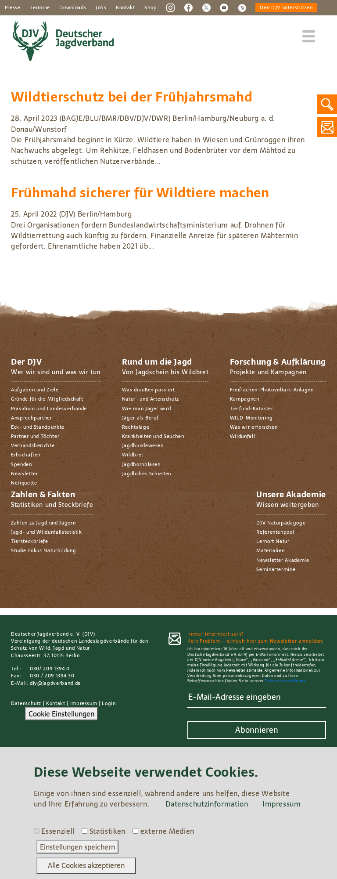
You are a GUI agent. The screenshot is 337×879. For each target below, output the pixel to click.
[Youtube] (224, 7)
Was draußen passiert (148, 390)
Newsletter (24, 473)
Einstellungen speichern (77, 847)
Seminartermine (275, 569)
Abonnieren (256, 729)
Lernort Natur (272, 541)
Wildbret (132, 455)
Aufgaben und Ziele (35, 390)
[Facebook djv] (188, 7)
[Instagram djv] (170, 7)
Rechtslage (135, 427)
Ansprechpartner (31, 418)
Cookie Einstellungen (61, 714)
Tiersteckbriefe (29, 541)
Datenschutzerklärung (285, 681)
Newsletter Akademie (282, 560)
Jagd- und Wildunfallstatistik (46, 532)
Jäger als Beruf (140, 418)
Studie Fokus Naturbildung (43, 550)
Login (108, 703)
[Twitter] (206, 7)
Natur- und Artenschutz (150, 399)
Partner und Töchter (35, 436)
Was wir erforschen (254, 427)
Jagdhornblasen (141, 464)
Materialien (270, 550)
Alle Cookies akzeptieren (86, 865)
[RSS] (242, 7)
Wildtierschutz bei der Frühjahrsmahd (131, 97)
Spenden (21, 464)
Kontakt (125, 7)
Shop (150, 7)
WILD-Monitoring (251, 418)
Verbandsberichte (32, 445)
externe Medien (167, 831)
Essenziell (57, 831)
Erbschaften (25, 455)
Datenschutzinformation (206, 804)
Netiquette (24, 483)
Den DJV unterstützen (286, 7)
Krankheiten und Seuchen (153, 436)
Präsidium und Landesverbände (49, 408)
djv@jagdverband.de (55, 683)
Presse (13, 7)
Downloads (72, 7)
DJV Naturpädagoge (280, 523)
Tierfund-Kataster (251, 408)
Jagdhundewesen (143, 445)
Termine (40, 7)
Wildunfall (242, 436)
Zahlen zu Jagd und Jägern (43, 523)
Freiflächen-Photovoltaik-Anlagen (272, 390)
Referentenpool (275, 532)
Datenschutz (26, 703)
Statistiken (107, 831)
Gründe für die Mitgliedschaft (47, 399)
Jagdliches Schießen (146, 473)
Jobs (101, 7)
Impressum (83, 703)
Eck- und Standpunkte (38, 427)
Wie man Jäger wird (146, 408)
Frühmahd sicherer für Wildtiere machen (140, 192)
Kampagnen (244, 399)
